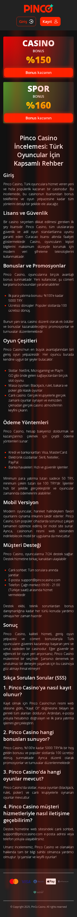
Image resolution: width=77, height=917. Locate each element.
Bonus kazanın (38, 72)
